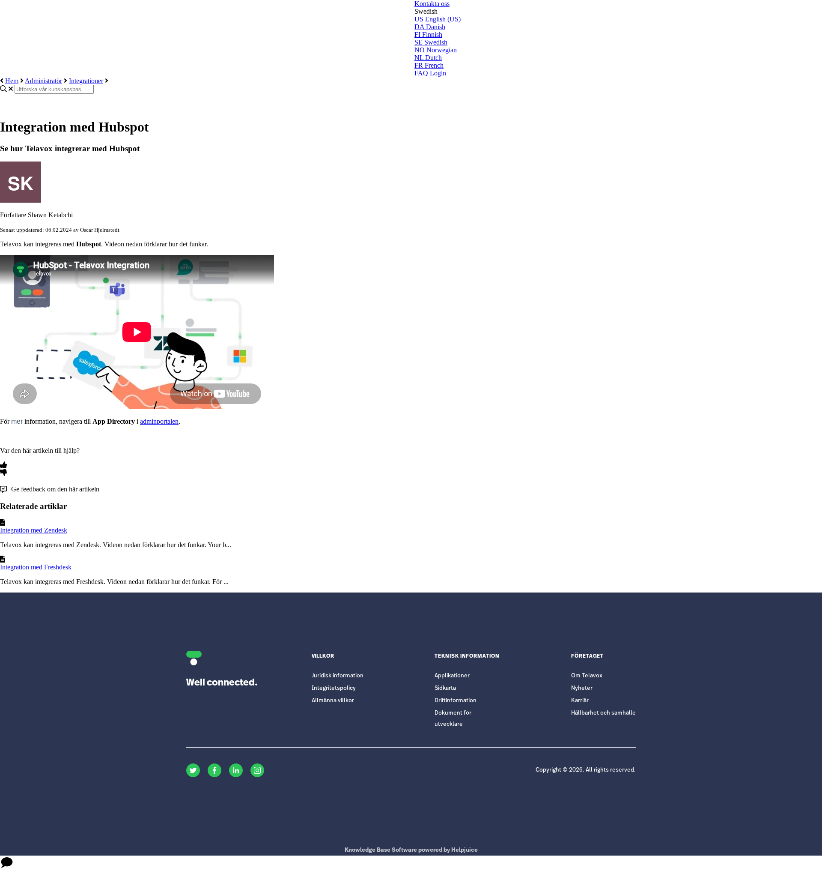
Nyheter (582, 688)
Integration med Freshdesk (35, 567)
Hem (11, 80)
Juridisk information (337, 676)
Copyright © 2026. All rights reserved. (586, 770)
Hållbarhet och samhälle (603, 713)
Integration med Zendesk (33, 530)
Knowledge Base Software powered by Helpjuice (411, 850)
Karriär (580, 700)
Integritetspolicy (334, 688)
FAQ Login (430, 73)
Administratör (43, 80)
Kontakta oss (432, 3)
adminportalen (159, 421)
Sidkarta (445, 688)
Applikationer (452, 676)
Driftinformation (456, 700)
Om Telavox (586, 676)
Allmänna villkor (333, 700)
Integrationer (86, 80)
